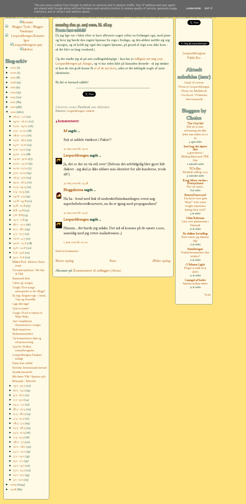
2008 (13, 489)
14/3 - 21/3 (19, 432)
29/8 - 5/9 (19, 196)
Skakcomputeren (21, 329)
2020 (13, 72)
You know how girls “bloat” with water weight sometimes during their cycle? (195, 204)
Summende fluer (21, 278)
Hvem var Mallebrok (194, 91)
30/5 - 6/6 (19, 257)
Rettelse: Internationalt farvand (29, 367)
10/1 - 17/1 (19, 475)
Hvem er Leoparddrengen (193, 87)
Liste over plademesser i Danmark (195, 223)
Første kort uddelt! (70, 30)
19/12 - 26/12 (21, 121)
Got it (209, 8)
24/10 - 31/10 (20, 159)
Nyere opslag (64, 261)
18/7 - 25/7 (19, 224)
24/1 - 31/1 (19, 465)
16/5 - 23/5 (19, 390)
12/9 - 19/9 (20, 187)
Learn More (193, 8)
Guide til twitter (194, 82)
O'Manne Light (195, 264)
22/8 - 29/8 (20, 201)
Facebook (84, 107)
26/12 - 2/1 (19, 116)
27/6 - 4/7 (19, 238)
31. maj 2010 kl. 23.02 (76, 149)
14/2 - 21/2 (19, 451)
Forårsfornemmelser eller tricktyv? (195, 254)
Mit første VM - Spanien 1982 (29, 376)
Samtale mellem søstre (195, 283)
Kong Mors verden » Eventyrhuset (195, 181)
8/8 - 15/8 (18, 210)
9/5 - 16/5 (19, 395)
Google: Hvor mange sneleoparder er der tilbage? (28, 289)
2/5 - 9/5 (18, 400)
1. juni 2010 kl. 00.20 (76, 242)
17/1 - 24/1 (19, 470)
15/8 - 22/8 (19, 206)
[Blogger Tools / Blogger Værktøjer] (26, 31)
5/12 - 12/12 (20, 131)
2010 (13, 112)
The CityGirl (195, 123)
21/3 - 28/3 (19, 428)
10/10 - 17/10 (20, 168)
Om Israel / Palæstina (194, 95)
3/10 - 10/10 (20, 173)
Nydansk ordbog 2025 (195, 172)
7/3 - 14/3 (18, 437)
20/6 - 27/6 (20, 243)
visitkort (90, 111)
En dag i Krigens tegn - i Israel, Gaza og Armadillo (29, 297)
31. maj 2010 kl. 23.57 (76, 213)
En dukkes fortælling (195, 233)
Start (112, 261)
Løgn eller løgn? (20, 304)
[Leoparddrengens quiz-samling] (26, 45)
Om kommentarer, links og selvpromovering (26, 340)
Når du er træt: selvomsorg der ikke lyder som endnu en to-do (195, 132)
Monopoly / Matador (24, 381)
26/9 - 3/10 (19, 177)
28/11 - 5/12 (19, 135)
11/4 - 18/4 (19, 414)
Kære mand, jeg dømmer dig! (195, 239)
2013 (13, 97)
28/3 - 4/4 (19, 423)
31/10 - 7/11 (19, 154)
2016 (13, 82)
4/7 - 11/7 (19, 234)
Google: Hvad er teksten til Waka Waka (27, 314)
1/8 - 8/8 (18, 215)
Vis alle (207, 294)
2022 (13, 67)
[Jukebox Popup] (26, 49)
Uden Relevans (195, 218)
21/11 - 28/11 (20, 140)
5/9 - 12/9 (19, 191)
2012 (13, 102)
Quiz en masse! (20, 308)
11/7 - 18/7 (19, 229)
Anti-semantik (194, 99)
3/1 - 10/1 (18, 479)
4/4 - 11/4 (19, 418)
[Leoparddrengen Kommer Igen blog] (26, 40)
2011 (13, 107)
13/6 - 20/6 (19, 248)
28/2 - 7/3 (19, 442)
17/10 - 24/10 (20, 163)
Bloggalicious (73, 189)
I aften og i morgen (22, 283)
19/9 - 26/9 (20, 182)
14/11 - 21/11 (20, 145)
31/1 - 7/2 (18, 461)
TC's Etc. (195, 168)
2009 (13, 484)
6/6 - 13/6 (19, 252)
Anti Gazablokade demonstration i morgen (26, 323)
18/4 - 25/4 (19, 409)
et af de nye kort (105, 68)
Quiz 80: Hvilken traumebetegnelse (23, 348)
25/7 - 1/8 (19, 220)
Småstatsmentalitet (22, 334)
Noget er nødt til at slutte (195, 270)
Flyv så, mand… (195, 186)
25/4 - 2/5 (19, 404)
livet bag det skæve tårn (195, 147)
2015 (13, 87)
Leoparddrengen (75, 111)
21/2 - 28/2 (19, 446)
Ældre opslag (161, 261)
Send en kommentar (67, 251)
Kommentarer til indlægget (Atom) (97, 270)
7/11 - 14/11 (19, 149)
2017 (13, 77)
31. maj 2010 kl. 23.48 (76, 183)
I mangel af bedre (195, 280)
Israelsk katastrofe (22, 372)
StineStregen (195, 249)
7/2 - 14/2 (19, 456)
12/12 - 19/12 (20, 126)
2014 (13, 92)
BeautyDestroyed (195, 195)
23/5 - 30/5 (19, 386)
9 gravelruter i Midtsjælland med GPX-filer (195, 156)
